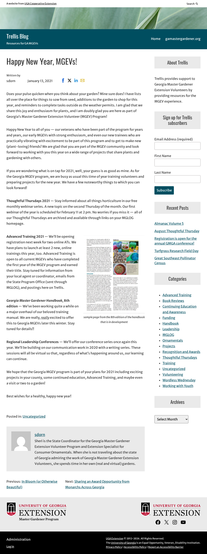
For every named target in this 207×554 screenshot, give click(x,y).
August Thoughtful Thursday (176, 231)
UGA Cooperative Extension (40, 3)
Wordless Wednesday (179, 380)
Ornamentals (173, 340)
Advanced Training (177, 295)
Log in (10, 546)
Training (169, 363)
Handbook (171, 323)
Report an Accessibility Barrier (166, 547)
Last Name (162, 172)
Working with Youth (178, 386)
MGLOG (168, 335)
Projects (169, 346)
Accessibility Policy (135, 547)
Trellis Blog (17, 36)
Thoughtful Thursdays (180, 357)
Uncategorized (34, 416)
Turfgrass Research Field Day (176, 251)
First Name (162, 156)
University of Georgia (123, 542)
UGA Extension (114, 538)
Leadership (171, 329)
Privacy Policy (114, 547)
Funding (169, 318)
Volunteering (173, 374)
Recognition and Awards (181, 352)
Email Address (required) (173, 139)
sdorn (40, 434)
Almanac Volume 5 (169, 223)
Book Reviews (173, 301)
